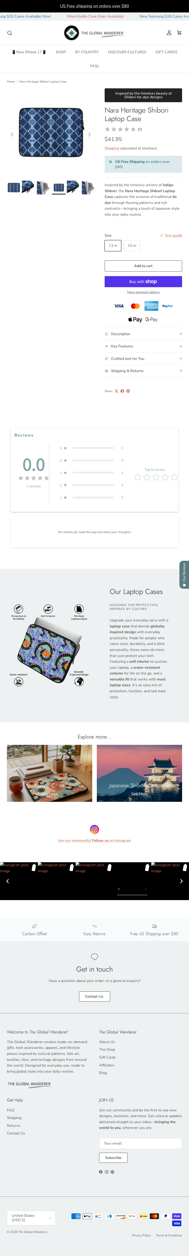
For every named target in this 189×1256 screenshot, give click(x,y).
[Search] (9, 33)
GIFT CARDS (166, 52)
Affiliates (106, 1065)
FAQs (94, 66)
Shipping (112, 148)
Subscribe (113, 1157)
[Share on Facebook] (122, 391)
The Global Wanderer (32, 1232)
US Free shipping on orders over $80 (94, 6)
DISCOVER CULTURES (127, 52)
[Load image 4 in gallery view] (50, 132)
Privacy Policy (141, 1235)
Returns (13, 1125)
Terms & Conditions (169, 1235)
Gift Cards (107, 1057)
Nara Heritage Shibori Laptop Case (43, 82)
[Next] (181, 881)
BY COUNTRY (87, 52)
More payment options (143, 292)
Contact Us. (94, 996)
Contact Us (16, 1133)
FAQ (10, 1110)
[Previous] (7, 881)
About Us (107, 1041)
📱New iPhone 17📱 (29, 52)
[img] (120, 129)
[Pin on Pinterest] (128, 391)
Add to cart (143, 266)
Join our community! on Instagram (94, 840)
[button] (91, 448)
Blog (103, 1072)
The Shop (107, 1049)
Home (11, 82)
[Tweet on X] (116, 391)
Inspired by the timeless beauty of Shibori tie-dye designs (143, 95)
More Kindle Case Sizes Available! (78, 16)
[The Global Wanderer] (94, 33)
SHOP (61, 52)
